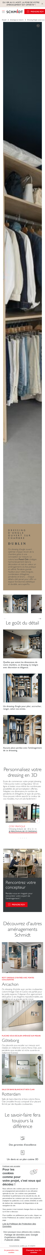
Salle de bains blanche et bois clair (18, 1089)
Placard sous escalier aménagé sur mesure (21, 1036)
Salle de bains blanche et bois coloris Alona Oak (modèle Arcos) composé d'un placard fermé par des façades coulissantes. (21, 1101)
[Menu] (3, 11)
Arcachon (10, 984)
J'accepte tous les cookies (34, 1251)
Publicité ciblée (12, 1240)
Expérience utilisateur (15, 1237)
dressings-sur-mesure (17, 20)
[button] (40, 618)
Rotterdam (11, 1094)
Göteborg (10, 1040)
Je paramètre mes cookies (11, 1251)
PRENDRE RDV (18, 904)
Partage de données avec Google (21, 1235)
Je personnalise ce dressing (23, 831)
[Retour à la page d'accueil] (14, 12)
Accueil (4, 20)
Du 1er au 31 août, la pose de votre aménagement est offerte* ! (21, 3)
